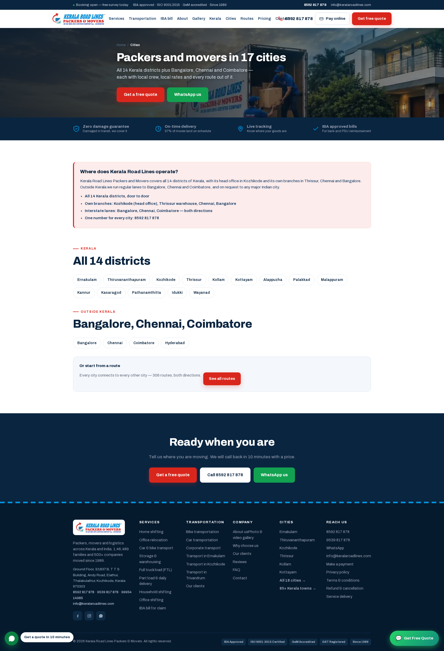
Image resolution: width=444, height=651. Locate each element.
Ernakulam (87, 280)
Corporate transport (203, 548)
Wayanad (201, 293)
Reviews (240, 562)
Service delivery (339, 596)
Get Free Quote (414, 638)
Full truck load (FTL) (155, 570)
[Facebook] (77, 615)
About (182, 19)
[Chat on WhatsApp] (11, 638)
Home (121, 45)
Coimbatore (143, 343)
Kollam (218, 280)
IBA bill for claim (152, 608)
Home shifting (151, 532)
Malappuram (332, 280)
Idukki (177, 293)
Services (116, 19)
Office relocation (153, 540)
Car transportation (202, 540)
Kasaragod (111, 293)
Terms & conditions (342, 580)
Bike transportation (202, 532)
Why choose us (245, 546)
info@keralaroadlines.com (351, 5)
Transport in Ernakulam (205, 556)
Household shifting (155, 592)
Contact (240, 578)
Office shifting (151, 600)
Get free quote (372, 18)
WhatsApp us (187, 94)
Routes (247, 19)
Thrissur (194, 280)
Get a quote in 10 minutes (47, 637)
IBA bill (167, 19)
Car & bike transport (156, 548)
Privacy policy (337, 572)
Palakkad (301, 280)
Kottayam (244, 280)
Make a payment (340, 564)
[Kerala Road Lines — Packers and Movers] (78, 19)
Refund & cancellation (344, 588)
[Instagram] (89, 615)
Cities (231, 19)
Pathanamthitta (146, 293)
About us (240, 532)
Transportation (142, 19)
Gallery (198, 19)
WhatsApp (335, 548)
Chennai (115, 343)
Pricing (264, 19)
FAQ (236, 570)
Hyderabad (175, 343)
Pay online (335, 18)
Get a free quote (140, 94)
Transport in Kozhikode (205, 564)
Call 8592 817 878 (225, 475)
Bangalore (87, 343)
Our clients (195, 586)
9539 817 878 (107, 592)
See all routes (222, 379)
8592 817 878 (299, 18)
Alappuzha (272, 280)
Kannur (83, 293)
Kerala (215, 19)
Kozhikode (165, 280)
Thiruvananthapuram (126, 280)
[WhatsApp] (100, 615)
